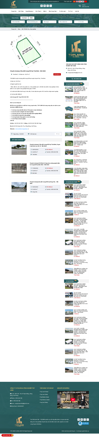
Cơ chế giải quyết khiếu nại (82, 431)
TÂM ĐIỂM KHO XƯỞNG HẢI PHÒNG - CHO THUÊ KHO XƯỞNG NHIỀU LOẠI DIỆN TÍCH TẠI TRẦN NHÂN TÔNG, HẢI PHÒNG (80, 271)
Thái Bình (15, 74)
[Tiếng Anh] (77, 1)
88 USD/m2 (57, 74)
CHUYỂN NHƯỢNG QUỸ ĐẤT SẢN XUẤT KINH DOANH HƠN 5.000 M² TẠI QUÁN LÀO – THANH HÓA (81, 143)
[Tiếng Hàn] (82, 1)
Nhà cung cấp (52, 11)
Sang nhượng (29, 11)
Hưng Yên (34, 191)
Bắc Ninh (34, 173)
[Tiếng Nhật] (80, 1)
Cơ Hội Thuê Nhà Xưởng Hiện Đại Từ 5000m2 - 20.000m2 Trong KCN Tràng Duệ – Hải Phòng (81, 261)
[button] (18, 21)
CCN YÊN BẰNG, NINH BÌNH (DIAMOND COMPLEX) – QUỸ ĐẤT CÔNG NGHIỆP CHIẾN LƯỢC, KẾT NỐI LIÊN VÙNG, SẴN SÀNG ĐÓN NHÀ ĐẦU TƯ (81, 171)
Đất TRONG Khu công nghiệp (29, 29)
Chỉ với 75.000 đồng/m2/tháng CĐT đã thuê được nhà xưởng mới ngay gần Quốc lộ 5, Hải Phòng (81, 195)
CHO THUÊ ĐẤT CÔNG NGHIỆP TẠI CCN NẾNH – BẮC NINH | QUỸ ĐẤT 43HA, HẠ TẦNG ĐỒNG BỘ (81, 124)
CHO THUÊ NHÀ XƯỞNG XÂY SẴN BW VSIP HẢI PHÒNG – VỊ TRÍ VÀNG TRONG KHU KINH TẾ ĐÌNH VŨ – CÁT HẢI (80, 243)
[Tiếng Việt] (74, 1)
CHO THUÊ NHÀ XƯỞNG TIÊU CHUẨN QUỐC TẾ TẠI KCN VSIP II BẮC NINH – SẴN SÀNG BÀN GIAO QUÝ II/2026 (81, 253)
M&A (44, 11)
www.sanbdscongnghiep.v (21, 129)
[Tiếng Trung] (85, 1)
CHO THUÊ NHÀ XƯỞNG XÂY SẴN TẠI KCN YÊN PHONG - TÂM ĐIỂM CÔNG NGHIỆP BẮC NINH (80, 186)
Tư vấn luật (62, 11)
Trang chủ (13, 11)
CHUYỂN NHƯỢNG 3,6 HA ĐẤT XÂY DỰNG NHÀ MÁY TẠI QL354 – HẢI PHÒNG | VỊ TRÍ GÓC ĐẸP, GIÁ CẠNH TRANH (81, 152)
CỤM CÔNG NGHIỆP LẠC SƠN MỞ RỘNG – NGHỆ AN (80, 107)
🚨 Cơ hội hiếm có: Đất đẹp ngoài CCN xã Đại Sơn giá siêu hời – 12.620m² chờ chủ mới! (80, 161)
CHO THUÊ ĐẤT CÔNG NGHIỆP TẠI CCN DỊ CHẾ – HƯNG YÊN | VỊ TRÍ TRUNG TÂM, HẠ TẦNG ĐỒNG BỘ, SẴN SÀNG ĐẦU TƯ (80, 134)
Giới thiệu (21, 11)
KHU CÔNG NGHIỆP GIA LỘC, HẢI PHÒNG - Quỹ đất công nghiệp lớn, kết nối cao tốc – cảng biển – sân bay (81, 115)
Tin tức (70, 11)
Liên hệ (77, 11)
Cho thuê (38, 11)
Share (58, 133)
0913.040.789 (6, 435)
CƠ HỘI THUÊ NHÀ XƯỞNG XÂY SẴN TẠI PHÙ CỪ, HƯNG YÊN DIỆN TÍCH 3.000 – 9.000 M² (81, 204)
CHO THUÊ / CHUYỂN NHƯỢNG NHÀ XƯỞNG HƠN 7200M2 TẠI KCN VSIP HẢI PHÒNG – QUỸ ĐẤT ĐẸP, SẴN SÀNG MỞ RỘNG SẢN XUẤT (80, 232)
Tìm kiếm (81, 21)
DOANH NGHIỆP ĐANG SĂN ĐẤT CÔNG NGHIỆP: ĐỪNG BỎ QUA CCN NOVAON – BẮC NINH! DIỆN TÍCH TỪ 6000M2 (80, 99)
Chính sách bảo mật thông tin (68, 431)
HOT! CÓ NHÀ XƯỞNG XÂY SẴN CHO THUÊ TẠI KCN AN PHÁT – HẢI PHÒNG (81, 212)
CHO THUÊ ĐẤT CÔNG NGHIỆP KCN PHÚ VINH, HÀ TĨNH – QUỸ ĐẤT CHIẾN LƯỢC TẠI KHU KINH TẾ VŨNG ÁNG (80, 89)
